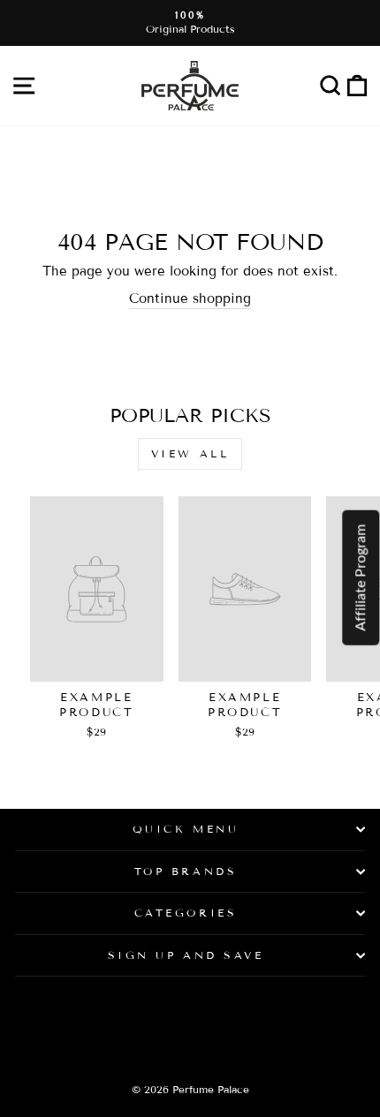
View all (190, 453)
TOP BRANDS (185, 871)
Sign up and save (186, 955)
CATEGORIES (185, 912)
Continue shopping (190, 298)
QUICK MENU (186, 828)
